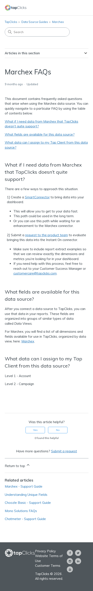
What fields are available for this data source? (40, 134)
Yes (35, 430)
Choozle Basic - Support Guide (28, 503)
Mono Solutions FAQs (21, 511)
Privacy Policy (45, 551)
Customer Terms (47, 566)
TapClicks (11, 22)
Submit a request (64, 451)
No (58, 430)
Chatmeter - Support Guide (25, 519)
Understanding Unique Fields (26, 495)
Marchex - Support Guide (23, 486)
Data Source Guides (34, 22)
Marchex (58, 22)
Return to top (15, 466)
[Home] (16, 8)
